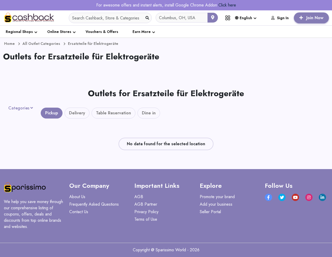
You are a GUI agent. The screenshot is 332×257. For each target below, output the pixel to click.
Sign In (283, 17)
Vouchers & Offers (102, 31)
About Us (77, 197)
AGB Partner (145, 204)
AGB (138, 197)
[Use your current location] (213, 18)
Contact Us (78, 212)
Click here (227, 5)
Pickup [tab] (51, 113)
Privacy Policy (146, 212)
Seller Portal (210, 212)
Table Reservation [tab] (113, 113)
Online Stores (59, 31)
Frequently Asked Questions (94, 204)
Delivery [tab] (77, 113)
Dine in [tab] (149, 113)
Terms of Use (145, 219)
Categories (18, 108)
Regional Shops (19, 31)
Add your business (216, 204)
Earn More (142, 31)
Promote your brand (217, 197)
